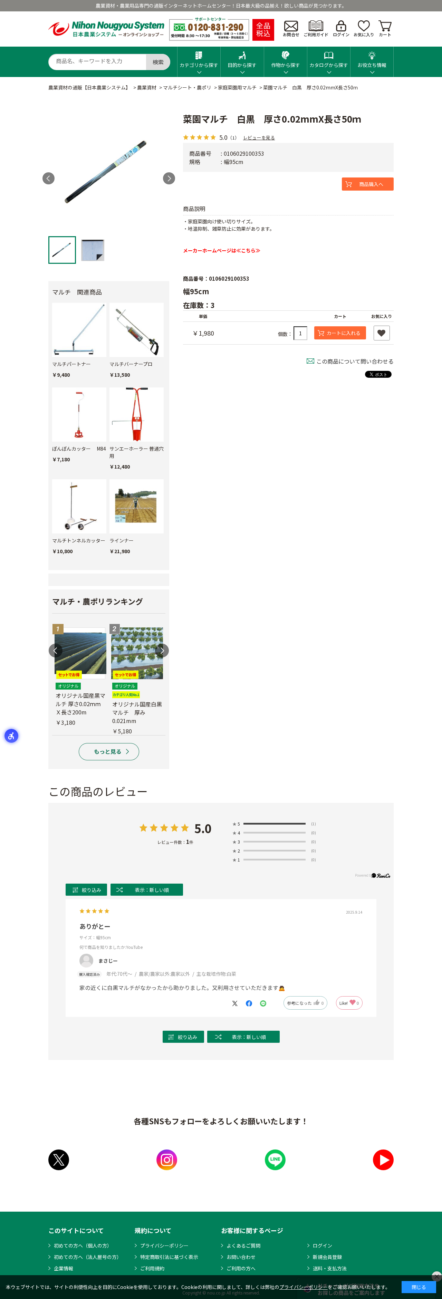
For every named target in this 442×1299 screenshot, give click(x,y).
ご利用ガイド (316, 34)
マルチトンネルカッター (78, 540)
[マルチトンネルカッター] (79, 506)
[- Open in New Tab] (238, 1002)
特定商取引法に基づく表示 (169, 1256)
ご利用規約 (152, 1268)
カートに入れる (344, 332)
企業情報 (63, 1268)
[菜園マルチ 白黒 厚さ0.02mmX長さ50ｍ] (108, 172)
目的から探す (242, 64)
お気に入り (364, 34)
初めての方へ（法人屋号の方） (88, 1256)
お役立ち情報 (371, 64)
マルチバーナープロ (131, 363)
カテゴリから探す (199, 64)
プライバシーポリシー (164, 1245)
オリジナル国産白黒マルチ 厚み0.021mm (137, 712)
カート (385, 34)
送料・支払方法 (330, 1268)
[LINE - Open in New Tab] (275, 1159)
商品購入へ (371, 184)
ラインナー (121, 540)
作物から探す (285, 64)
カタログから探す (328, 64)
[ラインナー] (136, 506)
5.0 (203, 828)
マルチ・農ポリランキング (97, 601)
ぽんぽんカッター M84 (79, 448)
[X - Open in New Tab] (58, 1159)
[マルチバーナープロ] (136, 330)
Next (169, 178)
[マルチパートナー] (79, 330)
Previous (56, 650)
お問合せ (291, 34)
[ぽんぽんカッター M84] (79, 414)
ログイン (341, 34)
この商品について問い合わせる (355, 361)
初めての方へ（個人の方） (83, 1245)
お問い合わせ (241, 1256)
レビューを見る (259, 137)
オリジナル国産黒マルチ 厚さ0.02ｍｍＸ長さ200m (80, 703)
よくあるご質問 (243, 1245)
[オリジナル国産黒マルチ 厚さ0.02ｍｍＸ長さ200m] (80, 653)
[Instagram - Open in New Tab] (166, 1159)
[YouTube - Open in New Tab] (383, 1159)
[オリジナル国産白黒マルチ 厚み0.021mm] (137, 653)
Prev (48, 178)
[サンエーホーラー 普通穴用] (136, 414)
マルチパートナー (71, 363)
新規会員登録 (327, 1256)
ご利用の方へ (241, 1268)
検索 (158, 62)
